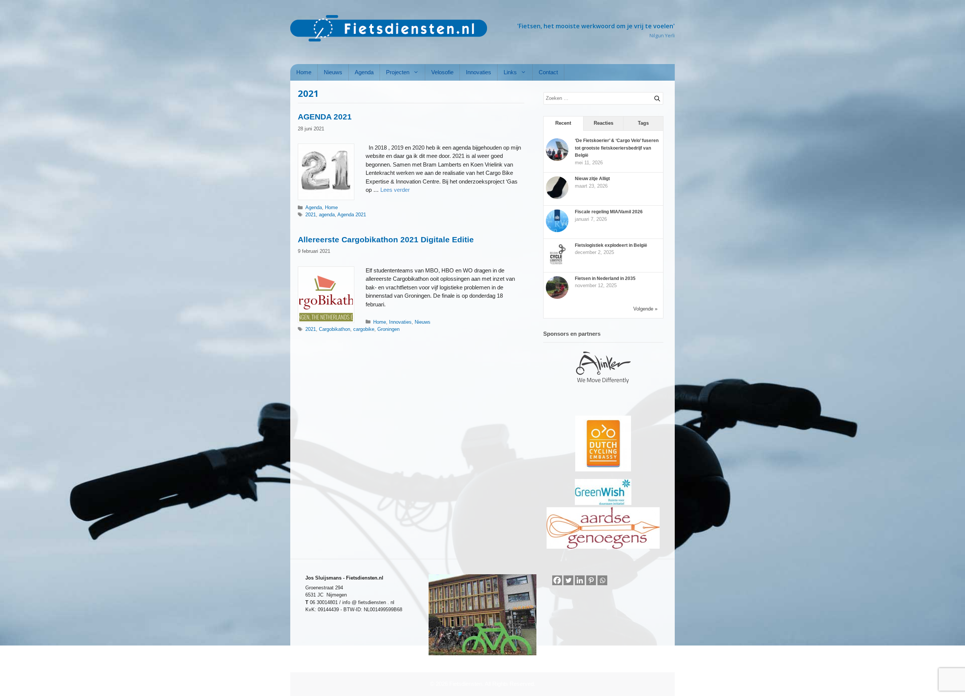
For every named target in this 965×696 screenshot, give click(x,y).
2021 (310, 214)
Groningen (388, 329)
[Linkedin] (580, 580)
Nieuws (333, 72)
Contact (548, 72)
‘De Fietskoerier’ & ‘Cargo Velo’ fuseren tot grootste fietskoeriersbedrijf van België (617, 148)
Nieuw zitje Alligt (592, 178)
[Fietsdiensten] (388, 28)
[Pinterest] (591, 580)
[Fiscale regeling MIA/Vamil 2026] (557, 230)
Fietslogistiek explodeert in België (611, 245)
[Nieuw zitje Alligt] (557, 197)
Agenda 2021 (351, 214)
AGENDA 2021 (325, 116)
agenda (327, 214)
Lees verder (395, 190)
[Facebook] (557, 580)
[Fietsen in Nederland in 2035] (557, 297)
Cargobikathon (334, 329)
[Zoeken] (654, 97)
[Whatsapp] (602, 580)
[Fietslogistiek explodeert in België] (557, 264)
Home (303, 72)
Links (510, 72)
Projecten (397, 72)
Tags (643, 123)
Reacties (603, 123)
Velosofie (442, 72)
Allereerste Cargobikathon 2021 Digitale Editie (386, 239)
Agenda (364, 72)
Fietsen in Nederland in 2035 (605, 278)
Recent (563, 123)
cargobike (363, 329)
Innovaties (478, 72)
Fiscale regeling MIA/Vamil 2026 (609, 211)
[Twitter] (568, 580)
